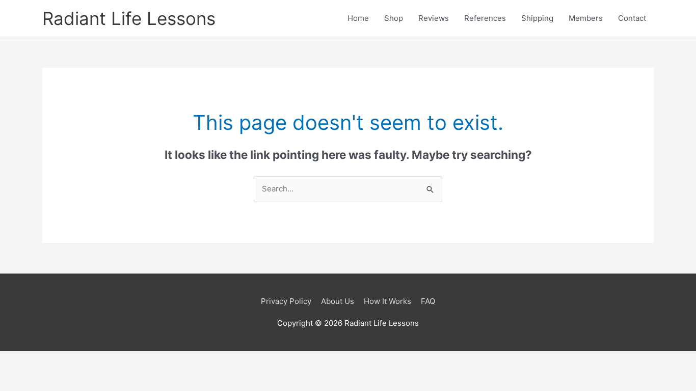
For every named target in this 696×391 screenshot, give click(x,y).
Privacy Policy (286, 301)
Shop (393, 18)
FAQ (428, 301)
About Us (337, 301)
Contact (632, 18)
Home (358, 18)
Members (586, 18)
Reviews (433, 18)
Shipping (537, 18)
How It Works (387, 301)
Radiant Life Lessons (129, 18)
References (485, 18)
